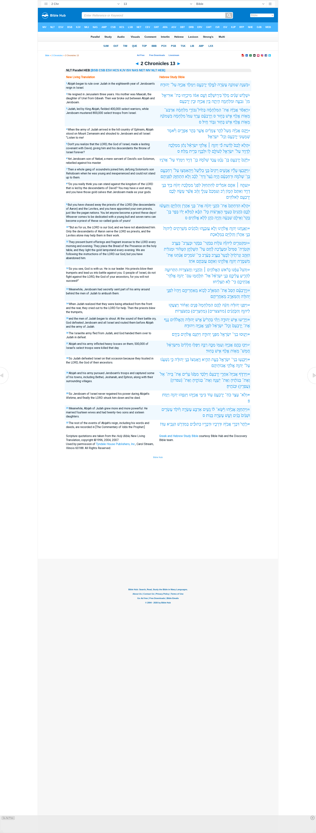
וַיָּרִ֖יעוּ (242, 319)
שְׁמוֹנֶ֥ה (233, 84)
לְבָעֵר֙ (225, 255)
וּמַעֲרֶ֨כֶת (221, 249)
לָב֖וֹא (203, 290)
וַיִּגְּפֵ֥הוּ (183, 395)
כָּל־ (206, 212)
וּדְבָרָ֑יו (207, 424)
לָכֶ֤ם (246, 212)
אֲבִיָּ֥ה (229, 345)
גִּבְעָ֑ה (239, 101)
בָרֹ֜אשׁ (226, 269)
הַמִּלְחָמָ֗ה (214, 110)
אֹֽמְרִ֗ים (221, 185)
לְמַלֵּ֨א (189, 212)
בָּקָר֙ (247, 218)
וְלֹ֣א (214, 228)
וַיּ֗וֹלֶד (177, 409)
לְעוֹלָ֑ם (217, 151)
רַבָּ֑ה (204, 345)
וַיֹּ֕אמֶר (171, 130)
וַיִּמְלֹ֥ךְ (191, 84)
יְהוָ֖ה (239, 365)
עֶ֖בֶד (213, 160)
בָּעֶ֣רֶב (176, 243)
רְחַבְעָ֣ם (166, 170)
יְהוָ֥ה (232, 228)
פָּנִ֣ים (194, 305)
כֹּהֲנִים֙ (237, 212)
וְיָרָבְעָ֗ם (206, 116)
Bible (47, 55)
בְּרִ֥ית (193, 151)
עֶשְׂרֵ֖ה (222, 84)
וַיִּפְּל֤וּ (196, 345)
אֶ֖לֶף (236, 116)
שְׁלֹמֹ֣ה (204, 160)
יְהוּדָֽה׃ (164, 84)
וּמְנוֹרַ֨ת (169, 249)
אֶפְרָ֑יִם (183, 130)
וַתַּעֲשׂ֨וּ (164, 205)
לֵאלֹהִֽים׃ (232, 197)
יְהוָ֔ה (176, 185)
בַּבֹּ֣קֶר (198, 243)
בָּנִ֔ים (236, 415)
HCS (116, 70)
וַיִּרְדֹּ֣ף (243, 374)
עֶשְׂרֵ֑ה (187, 409)
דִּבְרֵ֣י (235, 424)
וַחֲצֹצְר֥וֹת (185, 269)
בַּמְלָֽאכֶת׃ (217, 234)
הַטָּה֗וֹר (181, 249)
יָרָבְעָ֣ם (235, 160)
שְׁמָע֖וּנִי (244, 136)
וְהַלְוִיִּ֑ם (176, 205)
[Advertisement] (158, 532)
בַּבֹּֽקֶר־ (208, 243)
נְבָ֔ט (220, 160)
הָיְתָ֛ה (216, 101)
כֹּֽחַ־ (228, 395)
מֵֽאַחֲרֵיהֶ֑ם (190, 290)
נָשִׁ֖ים (207, 409)
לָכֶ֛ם (172, 191)
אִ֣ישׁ (229, 116)
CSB (102, 70)
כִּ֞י (221, 145)
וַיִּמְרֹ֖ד (180, 160)
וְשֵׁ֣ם (203, 95)
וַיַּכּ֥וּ (244, 345)
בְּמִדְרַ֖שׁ (183, 424)
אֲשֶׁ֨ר (189, 191)
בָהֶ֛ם (237, 345)
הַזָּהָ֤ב (246, 255)
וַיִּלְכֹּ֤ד (204, 374)
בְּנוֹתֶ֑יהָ (197, 380)
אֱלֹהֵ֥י (231, 365)
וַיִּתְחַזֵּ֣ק (242, 409)
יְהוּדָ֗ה (234, 305)
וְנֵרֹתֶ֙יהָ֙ (236, 255)
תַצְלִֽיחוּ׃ (219, 282)
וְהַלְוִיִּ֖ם (230, 234)
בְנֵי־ (235, 334)
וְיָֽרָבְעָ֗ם (241, 290)
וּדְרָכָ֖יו (217, 424)
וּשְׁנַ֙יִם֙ (245, 415)
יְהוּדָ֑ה (225, 319)
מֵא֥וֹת (245, 116)
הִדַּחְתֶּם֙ (234, 205)
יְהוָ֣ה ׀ (213, 145)
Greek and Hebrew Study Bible (178, 436)
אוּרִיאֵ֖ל (167, 95)
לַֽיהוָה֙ (167, 228)
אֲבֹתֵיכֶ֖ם (243, 282)
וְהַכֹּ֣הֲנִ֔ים (233, 311)
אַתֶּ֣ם (231, 185)
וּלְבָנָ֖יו (202, 151)
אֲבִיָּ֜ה (234, 110)
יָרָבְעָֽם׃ (185, 101)
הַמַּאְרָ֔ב (213, 290)
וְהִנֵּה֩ (243, 269)
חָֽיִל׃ (205, 122)
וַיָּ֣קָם (244, 130)
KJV (123, 70)
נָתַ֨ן (183, 145)
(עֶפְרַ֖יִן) (244, 386)
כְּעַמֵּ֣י (228, 212)
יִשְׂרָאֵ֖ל (228, 151)
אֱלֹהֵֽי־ (171, 276)
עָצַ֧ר (235, 395)
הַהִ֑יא (206, 359)
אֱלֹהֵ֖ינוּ (223, 228)
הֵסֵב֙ (231, 290)
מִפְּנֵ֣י (215, 334)
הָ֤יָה (216, 176)
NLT (154, 70)
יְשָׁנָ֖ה (217, 380)
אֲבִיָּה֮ (234, 374)
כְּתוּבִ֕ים (195, 424)
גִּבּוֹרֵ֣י (193, 110)
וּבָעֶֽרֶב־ (187, 243)
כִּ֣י (172, 359)
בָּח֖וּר (221, 122)
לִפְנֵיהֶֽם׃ (166, 176)
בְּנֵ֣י (207, 170)
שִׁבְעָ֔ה (227, 218)
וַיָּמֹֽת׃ (166, 395)
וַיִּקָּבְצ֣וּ (243, 170)
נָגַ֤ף (166, 319)
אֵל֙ (162, 374)
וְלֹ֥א (188, 176)
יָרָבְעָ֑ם (202, 84)
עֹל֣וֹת (218, 243)
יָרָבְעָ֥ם (232, 136)
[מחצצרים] (217, 311)
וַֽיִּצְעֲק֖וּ (174, 305)
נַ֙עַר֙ (209, 176)
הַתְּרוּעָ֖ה (171, 269)
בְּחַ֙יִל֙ (202, 110)
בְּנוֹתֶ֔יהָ (236, 380)
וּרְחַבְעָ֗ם (227, 176)
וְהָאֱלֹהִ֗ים (177, 319)
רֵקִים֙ (214, 170)
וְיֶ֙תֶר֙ (243, 424)
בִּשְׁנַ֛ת (244, 84)
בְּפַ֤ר (175, 212)
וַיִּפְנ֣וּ (243, 305)
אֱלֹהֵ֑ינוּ (223, 261)
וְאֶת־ (246, 380)
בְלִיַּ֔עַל (199, 170)
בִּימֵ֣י (202, 395)
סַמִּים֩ (232, 249)
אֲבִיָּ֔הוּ (231, 409)
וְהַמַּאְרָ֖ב (233, 296)
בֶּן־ (226, 160)
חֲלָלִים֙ (186, 345)
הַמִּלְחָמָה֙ (206, 305)
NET (142, 70)
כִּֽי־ (198, 255)
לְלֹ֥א (203, 218)
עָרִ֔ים (186, 374)
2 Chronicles (57, 55)
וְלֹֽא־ (243, 395)
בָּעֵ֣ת (214, 359)
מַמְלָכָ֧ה (174, 145)
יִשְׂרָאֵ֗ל (192, 145)
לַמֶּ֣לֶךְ (212, 84)
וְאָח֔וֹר (184, 305)
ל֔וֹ (213, 409)
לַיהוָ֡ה (227, 243)
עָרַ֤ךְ (197, 116)
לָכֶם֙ (237, 145)
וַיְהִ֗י (217, 319)
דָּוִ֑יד (189, 160)
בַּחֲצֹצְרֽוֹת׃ (182, 311)
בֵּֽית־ (169, 374)
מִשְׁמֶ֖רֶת (243, 261)
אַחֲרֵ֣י (224, 374)
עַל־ (173, 84)
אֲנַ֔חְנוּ (178, 255)
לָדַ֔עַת (228, 145)
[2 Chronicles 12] (4, 384)
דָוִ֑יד (247, 191)
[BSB (94, 70)
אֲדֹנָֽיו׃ (164, 160)
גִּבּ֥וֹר (212, 122)
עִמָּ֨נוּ (235, 269)
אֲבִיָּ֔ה (227, 424)
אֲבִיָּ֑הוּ (193, 395)
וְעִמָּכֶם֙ (214, 191)
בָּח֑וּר (221, 116)
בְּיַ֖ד (169, 185)
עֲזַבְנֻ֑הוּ (205, 228)
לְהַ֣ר (220, 130)
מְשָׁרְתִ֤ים (180, 228)
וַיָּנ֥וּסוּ (243, 334)
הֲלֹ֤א (244, 145)
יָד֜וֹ (182, 212)
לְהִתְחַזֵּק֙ (208, 185)
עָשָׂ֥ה (181, 191)
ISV (128, 70)
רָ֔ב (223, 191)
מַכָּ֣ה (211, 345)
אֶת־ (225, 110)
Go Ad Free (8, 818)
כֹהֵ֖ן (210, 218)
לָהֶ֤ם (217, 305)
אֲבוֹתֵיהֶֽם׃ (218, 365)
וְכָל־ (223, 136)
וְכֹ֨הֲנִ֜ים (193, 228)
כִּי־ (233, 282)
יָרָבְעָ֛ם (219, 395)
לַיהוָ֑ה (245, 311)
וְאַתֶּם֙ (238, 191)
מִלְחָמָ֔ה (182, 110)
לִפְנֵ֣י (170, 290)
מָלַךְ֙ (226, 95)
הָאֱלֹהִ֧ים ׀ (212, 269)
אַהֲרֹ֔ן (240, 234)
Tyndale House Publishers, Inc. (115, 444)
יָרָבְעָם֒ (214, 374)
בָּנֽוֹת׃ (209, 415)
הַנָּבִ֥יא (171, 424)
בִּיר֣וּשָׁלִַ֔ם (215, 95)
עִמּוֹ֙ (190, 116)
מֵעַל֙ (227, 130)
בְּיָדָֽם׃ (176, 334)
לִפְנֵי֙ (197, 185)
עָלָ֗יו (234, 170)
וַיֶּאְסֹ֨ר (243, 110)
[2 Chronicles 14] (311, 384)
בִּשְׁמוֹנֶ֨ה (166, 116)
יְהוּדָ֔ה (245, 296)
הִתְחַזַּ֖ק (178, 176)
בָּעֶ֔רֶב (206, 255)
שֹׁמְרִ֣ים (189, 255)
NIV (148, 70)
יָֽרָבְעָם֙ (237, 325)
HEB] (161, 70)
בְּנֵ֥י (193, 205)
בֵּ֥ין (208, 101)
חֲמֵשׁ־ (245, 351)
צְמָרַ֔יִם (210, 130)
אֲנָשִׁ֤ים (224, 170)
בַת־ (177, 95)
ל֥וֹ (209, 151)
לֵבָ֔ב (195, 176)
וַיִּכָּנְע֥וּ (242, 359)
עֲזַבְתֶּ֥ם (201, 261)
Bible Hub (158, 457)
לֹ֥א (228, 282)
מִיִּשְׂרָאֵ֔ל (173, 345)
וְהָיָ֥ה (218, 218)
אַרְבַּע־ (169, 110)
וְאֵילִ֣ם (238, 218)
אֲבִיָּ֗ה (236, 130)
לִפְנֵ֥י (208, 325)
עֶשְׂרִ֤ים (166, 409)
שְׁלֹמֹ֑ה (239, 176)
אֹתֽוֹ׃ (192, 261)
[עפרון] (176, 380)
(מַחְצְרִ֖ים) (199, 311)
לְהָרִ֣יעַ (245, 276)
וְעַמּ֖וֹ (220, 345)
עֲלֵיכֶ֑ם (234, 276)
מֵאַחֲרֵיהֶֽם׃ (218, 296)
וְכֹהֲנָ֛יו (197, 269)
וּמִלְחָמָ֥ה (227, 101)
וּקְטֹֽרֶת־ (244, 249)
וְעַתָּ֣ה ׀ (242, 185)
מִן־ (247, 101)
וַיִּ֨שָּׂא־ (220, 409)
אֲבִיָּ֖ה (182, 84)
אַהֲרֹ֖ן (186, 205)
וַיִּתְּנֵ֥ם (196, 334)
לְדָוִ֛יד (246, 151)
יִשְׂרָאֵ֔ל (217, 325)
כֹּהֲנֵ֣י (215, 205)
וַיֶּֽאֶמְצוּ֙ (195, 359)
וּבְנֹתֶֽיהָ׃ (232, 386)
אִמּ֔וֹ (196, 95)
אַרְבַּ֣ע (197, 409)
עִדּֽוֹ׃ (163, 424)
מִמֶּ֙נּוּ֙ (195, 374)
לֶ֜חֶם (209, 249)
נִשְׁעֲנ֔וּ (164, 359)
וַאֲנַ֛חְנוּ (242, 228)
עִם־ (188, 276)
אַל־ (207, 276)
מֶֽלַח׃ (184, 151)
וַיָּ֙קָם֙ (244, 160)
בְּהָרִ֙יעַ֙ (208, 319)
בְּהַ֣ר (192, 130)
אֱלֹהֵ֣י (203, 145)
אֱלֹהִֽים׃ (194, 218)
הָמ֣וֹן (229, 191)
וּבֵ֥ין (193, 101)
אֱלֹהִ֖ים (186, 334)
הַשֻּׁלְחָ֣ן (192, 249)
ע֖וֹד (210, 395)
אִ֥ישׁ (229, 122)
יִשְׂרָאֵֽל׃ (213, 136)
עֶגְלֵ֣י (204, 191)
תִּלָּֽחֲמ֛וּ (198, 276)
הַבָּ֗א (198, 212)
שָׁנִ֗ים (234, 95)
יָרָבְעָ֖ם (245, 197)
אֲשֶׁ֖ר (200, 130)
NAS (135, 70)
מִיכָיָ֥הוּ (187, 95)
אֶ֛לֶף (236, 122)
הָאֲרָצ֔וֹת (216, 212)
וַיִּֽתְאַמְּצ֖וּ (186, 170)
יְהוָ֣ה (232, 261)
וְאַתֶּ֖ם (212, 261)
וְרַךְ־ (202, 176)
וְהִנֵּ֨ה (225, 305)
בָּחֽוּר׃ (210, 351)
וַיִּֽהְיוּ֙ (177, 290)
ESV (109, 70)
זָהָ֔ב (197, 191)
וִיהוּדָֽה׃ (190, 325)
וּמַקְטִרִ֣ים (240, 243)
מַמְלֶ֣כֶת (187, 185)
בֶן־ (195, 160)
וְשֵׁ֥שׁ (228, 415)
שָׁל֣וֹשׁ (243, 95)
